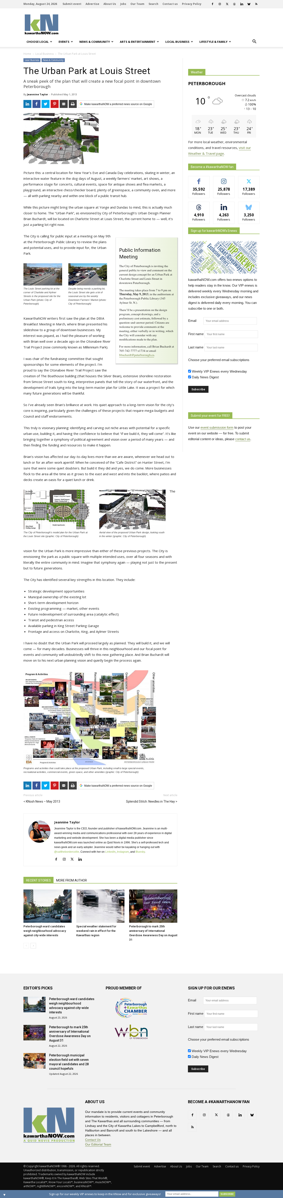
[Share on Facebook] (36, 104)
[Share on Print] (73, 104)
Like (198, 179)
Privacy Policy (191, 4)
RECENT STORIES (38, 880)
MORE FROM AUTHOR (71, 880)
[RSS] (256, 4)
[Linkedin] (241, 4)
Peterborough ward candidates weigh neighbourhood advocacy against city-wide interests (44, 931)
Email (195, 320)
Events (64, 42)
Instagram (123, 851)
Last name (195, 347)
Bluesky (140, 851)
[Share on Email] (64, 104)
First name (196, 334)
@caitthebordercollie (66, 851)
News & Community (94, 42)
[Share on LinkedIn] (27, 104)
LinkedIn (110, 851)
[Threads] (234, 4)
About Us (109, 4)
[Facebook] (212, 4)
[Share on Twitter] (46, 104)
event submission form (217, 427)
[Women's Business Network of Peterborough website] (131, 1038)
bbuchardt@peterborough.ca (136, 355)
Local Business (177, 42)
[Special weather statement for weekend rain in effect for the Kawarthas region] (100, 906)
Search (153, 4)
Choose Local (38, 42)
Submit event (72, 4)
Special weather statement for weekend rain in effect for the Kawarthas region (96, 931)
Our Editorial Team (98, 1144)
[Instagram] (219, 4)
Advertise (92, 4)
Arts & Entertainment (137, 42)
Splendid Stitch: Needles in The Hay (150, 801)
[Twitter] (227, 4)
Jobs (123, 4)
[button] (254, 41)
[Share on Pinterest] (55, 104)
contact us (242, 439)
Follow (224, 179)
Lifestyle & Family (213, 42)
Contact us (170, 4)
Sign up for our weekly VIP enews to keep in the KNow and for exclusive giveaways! (105, 1194)
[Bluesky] (249, 4)
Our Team (137, 4)
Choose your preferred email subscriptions (218, 360)
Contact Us (93, 1139)
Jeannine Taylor (37, 94)
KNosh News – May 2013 (43, 801)
